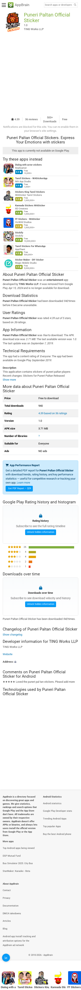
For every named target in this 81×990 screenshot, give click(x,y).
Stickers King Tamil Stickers (30, 192)
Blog (5, 928)
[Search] (74, 5)
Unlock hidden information (40, 532)
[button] (40, 662)
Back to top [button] (72, 959)
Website (7, 654)
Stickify (19, 232)
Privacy (6, 898)
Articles (7, 921)
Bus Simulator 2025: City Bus (18, 863)
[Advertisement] (40, 73)
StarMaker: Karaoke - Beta (16, 871)
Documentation (10, 905)
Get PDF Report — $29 (19, 488)
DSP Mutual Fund (12, 856)
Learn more (23, 482)
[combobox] (58, 5)
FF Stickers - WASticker (27, 219)
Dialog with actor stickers (28, 164)
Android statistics (52, 803)
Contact (7, 890)
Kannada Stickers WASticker (30, 205)
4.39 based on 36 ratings (52, 413)
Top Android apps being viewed (18, 848)
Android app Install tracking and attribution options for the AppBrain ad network (19, 941)
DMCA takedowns (12, 913)
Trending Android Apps (54, 818)
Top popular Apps (52, 826)
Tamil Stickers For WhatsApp (30, 246)
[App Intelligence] (6, 958)
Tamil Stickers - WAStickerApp (31, 178)
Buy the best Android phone (57, 834)
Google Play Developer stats (57, 811)
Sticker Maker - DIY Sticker (29, 259)
